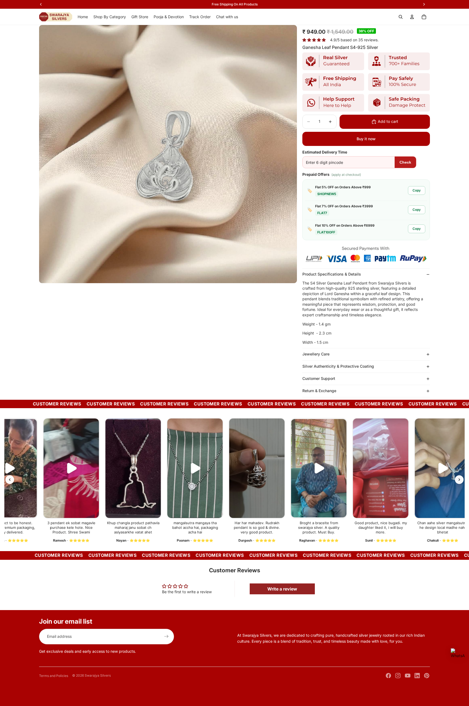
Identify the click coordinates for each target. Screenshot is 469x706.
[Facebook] (388, 675)
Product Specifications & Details (331, 274)
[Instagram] (398, 675)
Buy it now (366, 138)
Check (405, 162)
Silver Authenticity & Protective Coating (338, 366)
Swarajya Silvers (98, 675)
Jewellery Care (315, 354)
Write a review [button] (282, 589)
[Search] (401, 17)
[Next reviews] (459, 479)
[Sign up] (166, 636)
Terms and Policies (53, 676)
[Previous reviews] (9, 479)
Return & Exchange (319, 390)
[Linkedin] (417, 675)
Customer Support (318, 378)
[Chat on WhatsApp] (458, 655)
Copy (417, 190)
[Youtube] (407, 675)
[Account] (412, 17)
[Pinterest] (426, 675)
